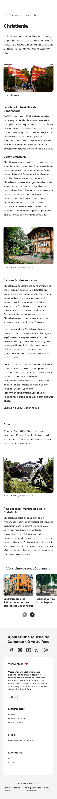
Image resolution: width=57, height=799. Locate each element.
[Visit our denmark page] (11, 650)
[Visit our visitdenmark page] (28, 650)
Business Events (16, 718)
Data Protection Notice (12, 789)
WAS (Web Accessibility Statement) (37, 789)
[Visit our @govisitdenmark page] (37, 650)
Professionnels (16, 722)
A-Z (10, 758)
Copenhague (15, 15)
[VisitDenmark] (18, 663)
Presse (11, 714)
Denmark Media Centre (20, 740)
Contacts (13, 762)
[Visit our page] (20, 650)
